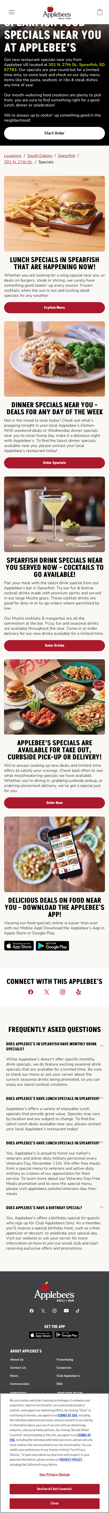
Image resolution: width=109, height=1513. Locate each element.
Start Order (54, 133)
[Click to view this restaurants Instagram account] (62, 992)
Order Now (54, 802)
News (14, 1376)
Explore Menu (54, 307)
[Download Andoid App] (52, 946)
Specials (46, 162)
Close (55, 1503)
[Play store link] (67, 1334)
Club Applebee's (68, 1376)
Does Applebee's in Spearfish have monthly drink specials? (51, 1046)
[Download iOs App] (19, 946)
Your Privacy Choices (54, 1474)
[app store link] (40, 1335)
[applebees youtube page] (66, 1310)
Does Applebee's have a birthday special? (44, 1208)
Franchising (65, 1360)
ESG (60, 1384)
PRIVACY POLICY (71, 1459)
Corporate (64, 1368)
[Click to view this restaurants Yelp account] (78, 992)
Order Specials (54, 462)
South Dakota (39, 155)
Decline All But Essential (54, 1489)
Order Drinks (54, 645)
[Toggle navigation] (11, 12)
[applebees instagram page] (54, 1310)
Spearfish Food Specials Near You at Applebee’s (52, 35)
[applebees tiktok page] (77, 1310)
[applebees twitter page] (43, 1310)
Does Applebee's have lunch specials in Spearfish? (53, 1098)
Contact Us (18, 1368)
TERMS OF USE (67, 1415)
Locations (13, 155)
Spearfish (66, 155)
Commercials (19, 1384)
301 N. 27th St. (18, 162)
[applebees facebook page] (32, 1310)
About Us (17, 1360)
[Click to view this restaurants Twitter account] (46, 992)
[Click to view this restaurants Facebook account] (30, 992)
